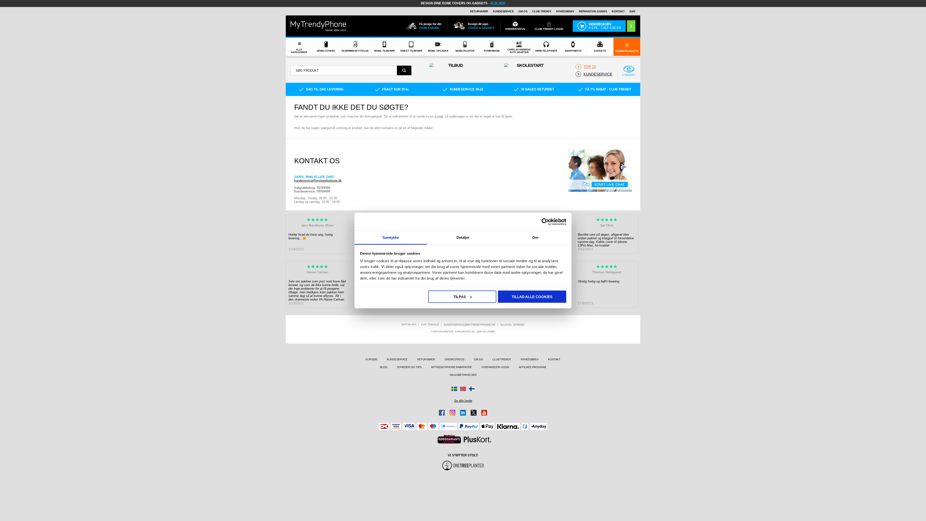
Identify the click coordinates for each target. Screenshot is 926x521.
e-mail (439, 116)
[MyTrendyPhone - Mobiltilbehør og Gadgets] (318, 26)
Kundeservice (503, 11)
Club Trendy (541, 11)
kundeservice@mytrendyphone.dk (318, 180)
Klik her (497, 3)
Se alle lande (463, 401)
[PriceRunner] (449, 439)
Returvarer (479, 11)
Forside (371, 359)
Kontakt (618, 11)
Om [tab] (535, 237)
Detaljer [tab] (463, 237)
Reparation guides (593, 11)
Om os (522, 11)
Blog (384, 367)
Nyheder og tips (409, 367)
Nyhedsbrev (565, 11)
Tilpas (459, 297)
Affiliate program (532, 367)
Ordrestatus (454, 359)
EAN (632, 11)
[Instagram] (452, 413)
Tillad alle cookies (532, 297)
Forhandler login (495, 367)
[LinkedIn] (463, 413)
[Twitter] (474, 413)
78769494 (518, 324)
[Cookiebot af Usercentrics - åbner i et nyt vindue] (545, 221)
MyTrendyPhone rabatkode (451, 367)
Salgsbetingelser (463, 374)
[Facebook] (442, 413)
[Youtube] (484, 413)
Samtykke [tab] (390, 237)
